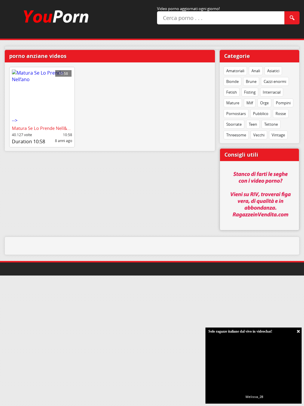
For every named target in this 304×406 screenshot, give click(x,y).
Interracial (272, 92)
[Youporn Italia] (51, 16)
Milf (249, 103)
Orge (264, 103)
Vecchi (259, 135)
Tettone (271, 124)
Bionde (232, 81)
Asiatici (273, 70)
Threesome (236, 135)
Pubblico (260, 113)
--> (40, 97)
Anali (255, 70)
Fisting (250, 92)
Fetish (231, 92)
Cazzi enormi (275, 81)
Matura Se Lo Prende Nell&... (41, 128)
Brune (251, 81)
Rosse (281, 113)
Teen (253, 124)
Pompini (283, 103)
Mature (232, 103)
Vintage (278, 135)
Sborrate (234, 124)
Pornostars (236, 113)
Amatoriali (235, 70)
